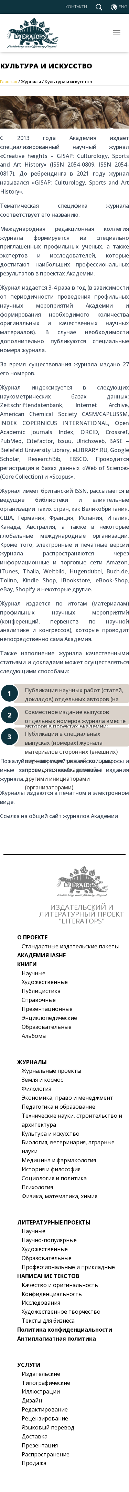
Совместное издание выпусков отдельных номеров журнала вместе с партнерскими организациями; (75, 716)
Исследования (41, 1302)
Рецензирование (45, 1418)
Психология (37, 1187)
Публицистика (41, 991)
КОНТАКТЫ (76, 7)
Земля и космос (42, 1079)
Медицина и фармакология (59, 1160)
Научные (33, 973)
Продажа (34, 1463)
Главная (9, 81)
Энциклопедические (49, 1018)
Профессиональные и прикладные (68, 1267)
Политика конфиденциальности (64, 1329)
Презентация (40, 1445)
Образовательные (47, 1027)
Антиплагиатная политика (56, 1338)
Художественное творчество (61, 1311)
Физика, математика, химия (59, 1196)
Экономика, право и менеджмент (67, 1097)
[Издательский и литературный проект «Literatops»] (34, 32)
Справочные (39, 1000)
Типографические (46, 1383)
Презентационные (47, 1009)
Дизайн (32, 1400)
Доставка (34, 1436)
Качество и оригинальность (60, 1285)
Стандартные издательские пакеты (70, 946)
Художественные (45, 982)
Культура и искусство (50, 1133)
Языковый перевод (48, 1427)
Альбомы (34, 1036)
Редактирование (45, 1409)
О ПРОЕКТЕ (32, 937)
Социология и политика (54, 1178)
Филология (36, 1088)
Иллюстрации (41, 1391)
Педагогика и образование (58, 1106)
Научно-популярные (49, 1240)
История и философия (51, 1169)
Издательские (41, 1374)
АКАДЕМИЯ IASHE (41, 955)
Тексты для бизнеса (48, 1320)
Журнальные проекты (51, 1071)
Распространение (45, 1454)
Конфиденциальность (52, 1294)
